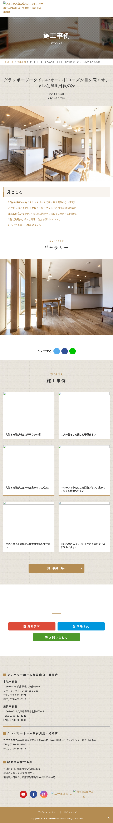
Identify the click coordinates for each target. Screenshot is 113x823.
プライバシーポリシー (47, 812)
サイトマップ (70, 812)
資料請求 (33, 626)
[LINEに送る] (72, 351)
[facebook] (64, 351)
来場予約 (83, 626)
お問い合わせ (58, 637)
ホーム (10, 62)
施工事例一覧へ (56, 568)
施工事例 (22, 62)
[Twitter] (56, 351)
